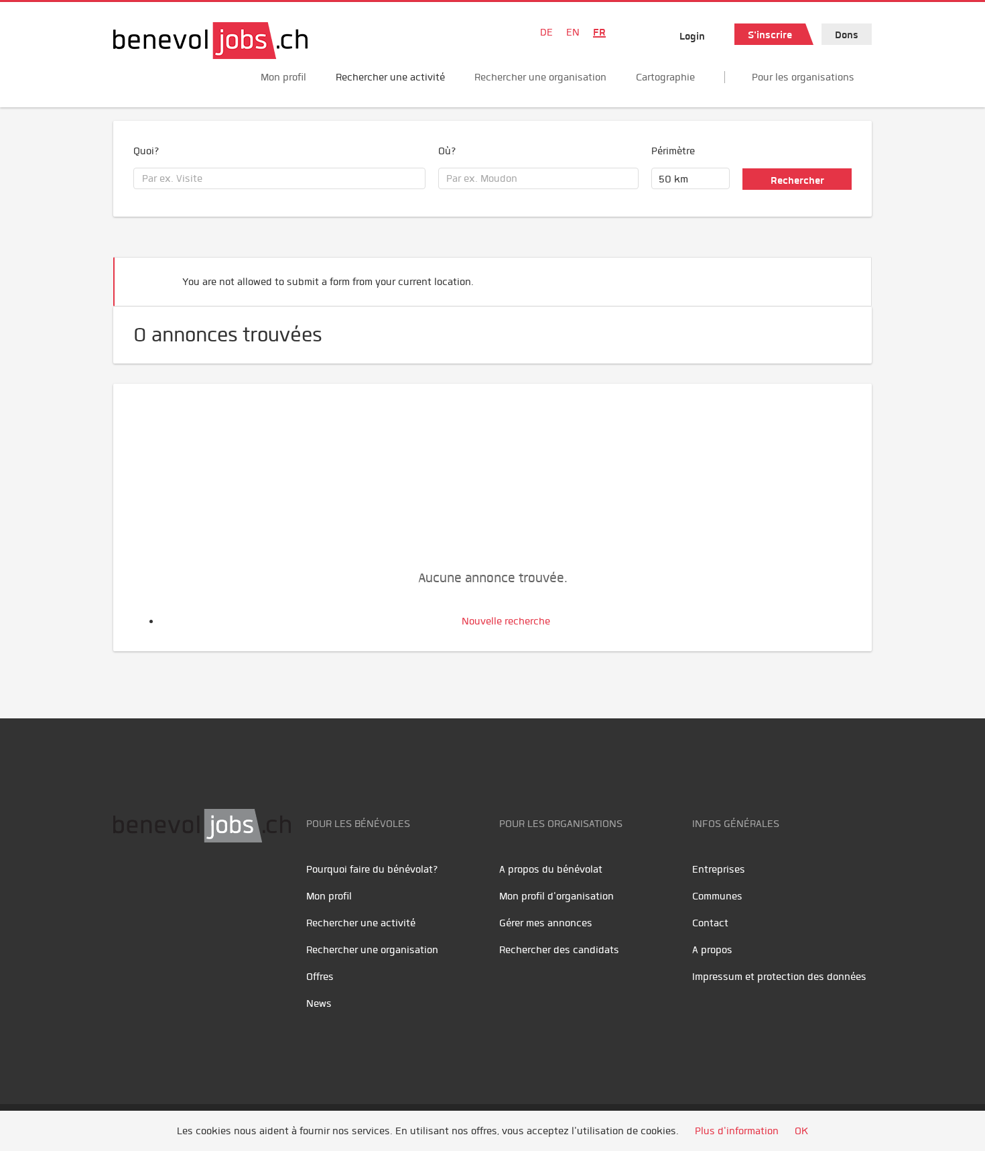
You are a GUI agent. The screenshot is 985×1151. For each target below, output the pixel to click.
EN (573, 32)
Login (692, 36)
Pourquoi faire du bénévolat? (372, 869)
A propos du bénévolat (550, 869)
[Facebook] (127, 884)
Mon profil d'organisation (556, 896)
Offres (320, 977)
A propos (712, 950)
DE (546, 32)
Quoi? (146, 151)
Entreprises (718, 869)
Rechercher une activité (390, 77)
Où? (447, 151)
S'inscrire (770, 35)
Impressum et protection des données (779, 977)
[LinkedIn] (187, 884)
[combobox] (279, 178)
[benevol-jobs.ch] (210, 40)
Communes (717, 896)
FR (599, 32)
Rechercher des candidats (559, 950)
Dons (846, 35)
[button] (841, 276)
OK (801, 1131)
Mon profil (283, 77)
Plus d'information (737, 1131)
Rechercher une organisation (540, 77)
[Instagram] (214, 884)
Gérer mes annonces (545, 923)
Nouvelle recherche (506, 621)
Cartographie (665, 77)
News (319, 1003)
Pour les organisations (803, 77)
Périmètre (673, 151)
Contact (710, 923)
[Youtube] (157, 884)
